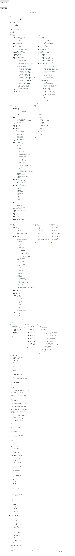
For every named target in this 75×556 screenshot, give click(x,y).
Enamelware (17, 125)
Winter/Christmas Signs (24, 154)
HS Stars (19, 194)
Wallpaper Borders (21, 174)
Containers (35, 224)
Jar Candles (17, 59)
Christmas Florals (46, 88)
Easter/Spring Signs (23, 160)
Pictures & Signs (20, 151)
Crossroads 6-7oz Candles (25, 80)
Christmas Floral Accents (49, 94)
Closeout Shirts (45, 125)
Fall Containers (20, 309)
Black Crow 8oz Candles (24, 83)
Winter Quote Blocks (21, 184)
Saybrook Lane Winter (47, 55)
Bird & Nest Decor (43, 46)
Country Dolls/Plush (19, 110)
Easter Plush (20, 228)
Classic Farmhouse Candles (23, 86)
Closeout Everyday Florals (52, 344)
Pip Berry (41, 38)
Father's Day (17, 293)
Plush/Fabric (22, 245)
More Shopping (13, 355)
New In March (33, 340)
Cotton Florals (42, 49)
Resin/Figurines (20, 134)
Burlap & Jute (57, 227)
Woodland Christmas (21, 266)
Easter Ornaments (21, 232)
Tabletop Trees (45, 100)
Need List (21, 21)
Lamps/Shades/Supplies (19, 52)
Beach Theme (20, 284)
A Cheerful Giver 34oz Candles (26, 62)
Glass (39, 233)
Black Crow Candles (21, 82)
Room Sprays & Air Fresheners (24, 120)
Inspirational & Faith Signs (25, 165)
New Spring (32, 335)
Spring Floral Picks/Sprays (50, 83)
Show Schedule (16, 535)
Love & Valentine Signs (24, 164)
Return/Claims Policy (17, 524)
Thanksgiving (19, 304)
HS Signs (19, 198)
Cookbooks (16, 108)
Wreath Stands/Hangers (44, 48)
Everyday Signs (22, 159)
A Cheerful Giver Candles (22, 60)
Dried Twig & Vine (43, 51)
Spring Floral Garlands (49, 82)
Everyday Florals (45, 65)
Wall (18, 259)
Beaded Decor (17, 218)
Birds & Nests (20, 273)
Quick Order (15, 21)
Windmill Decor (20, 205)
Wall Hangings (20, 177)
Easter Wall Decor (21, 235)
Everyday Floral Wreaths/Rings (51, 69)
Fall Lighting (19, 301)
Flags (18, 318)
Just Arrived (32, 334)
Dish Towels (40, 131)
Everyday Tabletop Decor (20, 130)
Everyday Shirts (45, 120)
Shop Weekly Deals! (40, 12)
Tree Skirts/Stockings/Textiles (23, 256)
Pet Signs (21, 168)
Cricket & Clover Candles (22, 88)
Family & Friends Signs (24, 167)
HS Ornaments (20, 193)
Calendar (15, 508)
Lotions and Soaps (21, 144)
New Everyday (33, 327)
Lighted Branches (18, 43)
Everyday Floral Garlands (49, 66)
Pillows (39, 110)
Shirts (41, 119)
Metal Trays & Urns (42, 238)
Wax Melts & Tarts (21, 119)
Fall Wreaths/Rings (48, 77)
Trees (18, 262)
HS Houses (19, 196)
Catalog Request (17, 532)
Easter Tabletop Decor (22, 233)
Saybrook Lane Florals (44, 52)
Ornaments (17, 128)
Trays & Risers (20, 137)
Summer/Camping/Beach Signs (26, 171)
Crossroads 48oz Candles (25, 72)
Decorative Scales (21, 207)
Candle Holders (17, 46)
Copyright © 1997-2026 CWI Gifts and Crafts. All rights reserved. (24, 550)
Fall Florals (44, 72)
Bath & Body (17, 142)
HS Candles (19, 187)
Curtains (39, 114)
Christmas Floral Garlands (50, 91)
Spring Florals (45, 80)
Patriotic (16, 312)
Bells (18, 238)
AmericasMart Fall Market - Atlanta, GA (17, 468)
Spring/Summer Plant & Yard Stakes (25, 287)
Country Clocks (17, 208)
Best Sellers (12, 324)
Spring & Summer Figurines (25, 283)
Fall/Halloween (17, 295)
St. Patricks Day (17, 292)
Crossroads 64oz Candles (25, 74)
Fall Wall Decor (20, 299)
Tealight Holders (20, 51)
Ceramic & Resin (41, 236)
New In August (33, 332)
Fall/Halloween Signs (23, 153)
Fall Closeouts (47, 337)
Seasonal (12, 224)
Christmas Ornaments (22, 239)
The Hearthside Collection (20, 185)
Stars (15, 202)
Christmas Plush (20, 261)
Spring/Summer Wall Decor (23, 286)
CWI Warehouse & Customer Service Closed (17, 461)
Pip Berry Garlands (46, 40)
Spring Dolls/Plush (21, 114)
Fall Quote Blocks (21, 182)
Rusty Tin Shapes (58, 235)
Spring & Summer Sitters (24, 281)
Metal (20, 241)
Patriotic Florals (20, 313)
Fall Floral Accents (48, 79)
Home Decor (13, 105)
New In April (32, 341)
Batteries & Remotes (19, 89)
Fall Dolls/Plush (20, 113)
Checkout (12, 32)
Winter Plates (22, 250)
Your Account (5, 5)
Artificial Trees (42, 96)
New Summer (33, 344)
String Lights (19, 267)
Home (11, 21)
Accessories (42, 127)
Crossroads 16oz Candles (25, 69)
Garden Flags (41, 133)
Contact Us (15, 534)
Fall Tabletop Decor (21, 310)
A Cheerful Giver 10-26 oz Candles (27, 65)
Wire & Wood (57, 236)
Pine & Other (45, 99)
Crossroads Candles (21, 66)
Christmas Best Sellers (19, 332)
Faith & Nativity (20, 270)
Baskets (39, 227)
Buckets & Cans (41, 228)
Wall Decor (16, 147)
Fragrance (16, 117)
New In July (32, 330)
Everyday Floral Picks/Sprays (50, 68)
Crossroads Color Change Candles (27, 77)
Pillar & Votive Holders (22, 49)
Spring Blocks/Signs (23, 279)
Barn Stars (19, 148)
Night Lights (17, 91)
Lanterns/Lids (17, 54)
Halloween (19, 306)
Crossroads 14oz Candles (25, 75)
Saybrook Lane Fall (46, 54)
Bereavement (17, 216)
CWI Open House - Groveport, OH (17, 475)
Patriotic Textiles (20, 315)
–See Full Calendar (18, 486)
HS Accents (19, 199)
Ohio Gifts (16, 213)
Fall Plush (19, 307)
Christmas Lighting (21, 258)
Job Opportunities (17, 540)
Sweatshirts (42, 128)
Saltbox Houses (20, 136)
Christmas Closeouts (48, 330)
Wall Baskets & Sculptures (23, 176)
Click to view (15, 448)
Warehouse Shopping (18, 513)
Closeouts (43, 329)
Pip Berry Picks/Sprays (47, 42)
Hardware (16, 127)
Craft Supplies (52, 224)
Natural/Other (22, 247)
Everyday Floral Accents (49, 71)
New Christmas (33, 338)
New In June (32, 329)
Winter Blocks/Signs (23, 252)
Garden (16, 123)
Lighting (11, 34)
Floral (36, 34)
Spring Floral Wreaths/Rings (50, 85)
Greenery (41, 37)
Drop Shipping (16, 526)
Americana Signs (22, 162)
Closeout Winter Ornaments (52, 334)
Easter (15, 227)
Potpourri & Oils (20, 122)
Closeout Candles (48, 349)
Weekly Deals (44, 327)
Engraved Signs (22, 156)
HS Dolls (19, 190)
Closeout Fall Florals (50, 338)
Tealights (19, 42)
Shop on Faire (16, 537)
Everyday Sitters (20, 139)
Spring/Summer (17, 272)
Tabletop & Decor (21, 249)
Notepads (16, 140)
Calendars (19, 173)
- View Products (20, 415)
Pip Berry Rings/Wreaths (47, 43)
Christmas (16, 236)
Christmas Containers (21, 264)
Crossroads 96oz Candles (25, 79)
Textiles (35, 105)
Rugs (39, 111)
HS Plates (19, 188)
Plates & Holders (20, 131)
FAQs (12, 518)
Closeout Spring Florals (51, 341)
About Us (15, 507)
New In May (32, 343)
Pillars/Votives (20, 40)
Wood (20, 244)
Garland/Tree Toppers (22, 255)
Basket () (4, 2)
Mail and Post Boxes (42, 235)
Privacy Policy (16, 527)
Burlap (39, 113)
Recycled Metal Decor (19, 219)
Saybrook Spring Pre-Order (48, 60)
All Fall (18, 303)
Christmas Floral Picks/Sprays (50, 92)
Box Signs (16, 215)
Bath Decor (19, 145)
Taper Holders (20, 48)
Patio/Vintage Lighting (19, 57)
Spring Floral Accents (49, 86)
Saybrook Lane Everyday (47, 62)
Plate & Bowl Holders (24, 133)
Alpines (43, 97)
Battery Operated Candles (20, 37)
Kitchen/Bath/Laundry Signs (25, 170)
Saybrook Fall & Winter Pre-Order (49, 59)
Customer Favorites (18, 329)
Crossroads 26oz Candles (25, 68)
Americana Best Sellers (19, 327)
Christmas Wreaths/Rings (50, 89)
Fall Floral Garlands (48, 74)
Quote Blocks (17, 179)
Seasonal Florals (43, 63)
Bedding (39, 108)
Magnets (16, 201)
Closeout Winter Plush (51, 335)
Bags (41, 117)
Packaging (16, 358)
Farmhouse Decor (18, 204)
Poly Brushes (57, 233)
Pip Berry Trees (45, 45)
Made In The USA (18, 357)
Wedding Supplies (58, 238)
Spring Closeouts (47, 340)
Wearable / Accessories (43, 116)
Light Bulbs (16, 45)
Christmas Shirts (46, 123)
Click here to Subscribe (16, 545)
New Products (28, 324)
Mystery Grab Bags (45, 351)
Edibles (16, 360)
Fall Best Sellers (18, 330)
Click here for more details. (17, 392)
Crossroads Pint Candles (24, 71)
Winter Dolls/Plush (21, 116)
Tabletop (40, 134)
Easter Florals (20, 230)
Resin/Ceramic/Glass (23, 242)
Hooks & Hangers (21, 150)
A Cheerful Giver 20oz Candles (26, 63)
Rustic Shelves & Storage (20, 210)
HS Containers (20, 191)
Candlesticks (19, 38)
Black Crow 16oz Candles (25, 85)
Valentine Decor (18, 289)
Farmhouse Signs (23, 157)
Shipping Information (17, 523)
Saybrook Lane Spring (47, 57)
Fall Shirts (44, 122)
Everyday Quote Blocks (22, 181)
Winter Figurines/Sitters (24, 253)
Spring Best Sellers (18, 334)
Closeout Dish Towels (49, 347)
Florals (18, 275)
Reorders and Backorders (16, 515)
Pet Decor (16, 211)
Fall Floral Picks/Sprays (49, 75)
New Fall (32, 337)
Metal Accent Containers (43, 239)
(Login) (14, 22)
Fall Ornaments (20, 298)
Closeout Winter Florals (51, 332)
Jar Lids (55, 232)
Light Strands (17, 55)
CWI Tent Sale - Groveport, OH (16, 481)
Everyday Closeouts (48, 343)
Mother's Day (17, 290)
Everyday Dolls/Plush (21, 111)
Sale (37, 324)
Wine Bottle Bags (41, 130)
